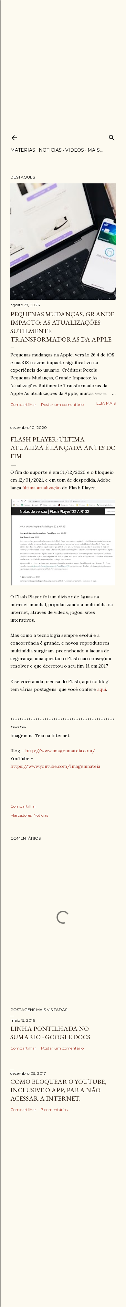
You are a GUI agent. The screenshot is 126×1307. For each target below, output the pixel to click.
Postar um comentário (62, 404)
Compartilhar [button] (23, 404)
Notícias (41, 815)
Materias (22, 150)
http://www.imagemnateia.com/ (60, 751)
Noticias (50, 150)
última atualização (41, 488)
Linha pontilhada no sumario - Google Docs (50, 1032)
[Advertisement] (63, 63)
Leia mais (106, 403)
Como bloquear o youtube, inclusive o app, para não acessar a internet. (58, 1090)
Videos (74, 150)
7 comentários (54, 1109)
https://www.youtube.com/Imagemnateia (55, 766)
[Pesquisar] (112, 136)
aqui (101, 689)
